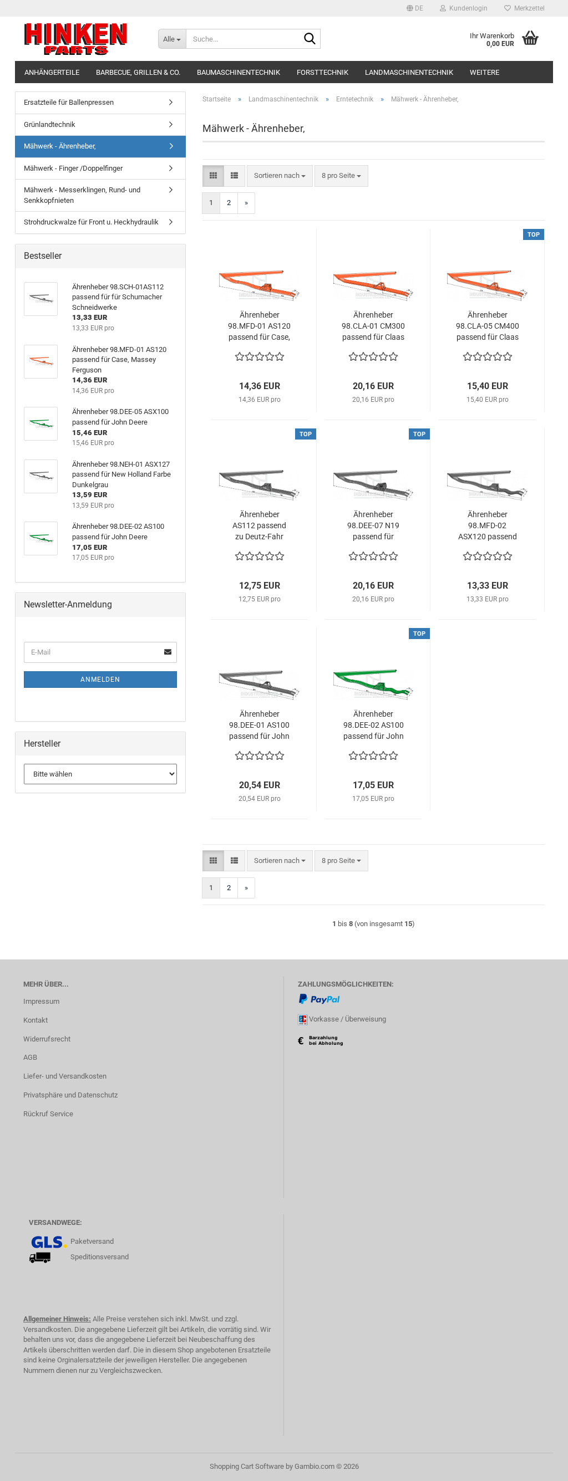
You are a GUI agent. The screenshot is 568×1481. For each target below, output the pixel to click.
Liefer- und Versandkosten (64, 1076)
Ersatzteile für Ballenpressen (69, 102)
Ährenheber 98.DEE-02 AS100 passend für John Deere (373, 725)
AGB (30, 1057)
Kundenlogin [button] (467, 8)
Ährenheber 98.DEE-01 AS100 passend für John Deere (259, 725)
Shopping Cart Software (247, 1466)
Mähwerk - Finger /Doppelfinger (73, 168)
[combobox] (280, 176)
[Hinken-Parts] (82, 39)
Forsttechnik (322, 72)
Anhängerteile (51, 72)
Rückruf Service (48, 1114)
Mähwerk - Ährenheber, (60, 146)
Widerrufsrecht (46, 1039)
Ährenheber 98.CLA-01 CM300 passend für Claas (373, 325)
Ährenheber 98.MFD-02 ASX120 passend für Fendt (487, 526)
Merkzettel (528, 8)
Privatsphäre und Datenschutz (70, 1095)
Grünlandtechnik (49, 124)
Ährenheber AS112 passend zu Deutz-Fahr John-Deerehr (259, 526)
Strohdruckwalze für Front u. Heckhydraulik (91, 222)
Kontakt (35, 1020)
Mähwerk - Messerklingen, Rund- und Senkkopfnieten (82, 195)
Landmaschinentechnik (409, 72)
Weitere (484, 72)
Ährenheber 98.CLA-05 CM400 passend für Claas (487, 325)
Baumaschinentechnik (238, 72)
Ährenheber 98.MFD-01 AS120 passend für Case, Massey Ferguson (259, 326)
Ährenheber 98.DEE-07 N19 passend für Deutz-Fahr (373, 526)
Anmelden (100, 679)
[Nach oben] (537, 1464)
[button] (415, 8)
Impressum (41, 1001)
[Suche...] (310, 39)
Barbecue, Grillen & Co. (138, 72)
